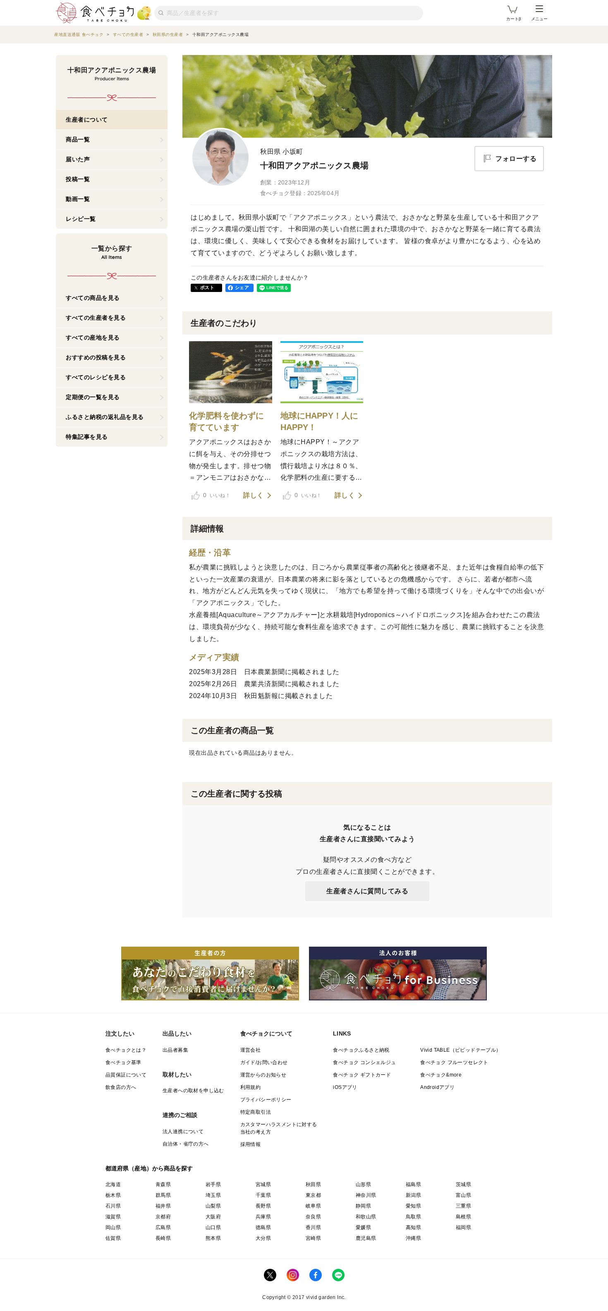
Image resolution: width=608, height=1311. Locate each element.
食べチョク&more (441, 1075)
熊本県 (213, 1238)
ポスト (207, 287)
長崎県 (163, 1238)
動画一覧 (78, 199)
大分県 (263, 1238)
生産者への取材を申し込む (193, 1090)
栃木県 (113, 1195)
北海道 (113, 1184)
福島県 (413, 1184)
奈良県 (313, 1217)
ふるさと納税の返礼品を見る (105, 417)
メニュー (539, 19)
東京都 (313, 1195)
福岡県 (463, 1227)
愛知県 (413, 1206)
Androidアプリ (437, 1087)
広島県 (163, 1227)
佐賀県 (113, 1238)
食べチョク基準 (123, 1062)
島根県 (463, 1217)
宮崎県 (313, 1238)
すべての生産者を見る (96, 317)
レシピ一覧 (81, 218)
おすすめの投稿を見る (96, 357)
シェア (242, 287)
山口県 (213, 1227)
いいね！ (216, 495)
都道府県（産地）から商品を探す (149, 1168)
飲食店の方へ (120, 1087)
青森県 (163, 1184)
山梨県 (213, 1206)
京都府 (163, 1217)
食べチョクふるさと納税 (361, 1050)
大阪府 (213, 1217)
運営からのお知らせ (263, 1075)
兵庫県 (263, 1217)
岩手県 (213, 1184)
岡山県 (113, 1227)
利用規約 (250, 1087)
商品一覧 (78, 139)
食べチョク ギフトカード (362, 1075)
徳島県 (263, 1227)
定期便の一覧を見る (93, 397)
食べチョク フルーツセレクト (454, 1062)
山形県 (363, 1184)
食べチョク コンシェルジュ (364, 1062)
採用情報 (250, 1144)
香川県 (313, 1227)
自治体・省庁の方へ (186, 1144)
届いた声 (78, 159)
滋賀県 (113, 1217)
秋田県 (313, 1184)
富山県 (463, 1195)
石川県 (113, 1206)
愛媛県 (363, 1227)
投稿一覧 (78, 179)
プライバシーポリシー (266, 1100)
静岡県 (363, 1206)
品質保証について (125, 1075)
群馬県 (163, 1195)
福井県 (163, 1206)
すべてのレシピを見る (96, 377)
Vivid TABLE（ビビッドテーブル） (460, 1050)
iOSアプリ (345, 1087)
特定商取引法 (255, 1112)
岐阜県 (313, 1206)
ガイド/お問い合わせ (264, 1062)
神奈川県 (366, 1195)
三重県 (463, 1206)
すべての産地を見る (93, 337)
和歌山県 (366, 1217)
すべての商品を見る (93, 297)
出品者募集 (175, 1050)
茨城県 (463, 1184)
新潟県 (413, 1195)
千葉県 (263, 1195)
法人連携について (183, 1131)
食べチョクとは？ (125, 1050)
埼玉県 (213, 1195)
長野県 (263, 1206)
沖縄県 (413, 1238)
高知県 (413, 1227)
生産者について (87, 119)
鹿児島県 (366, 1238)
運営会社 (250, 1050)
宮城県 (263, 1184)
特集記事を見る (87, 436)
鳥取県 (413, 1217)
